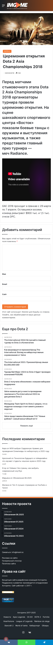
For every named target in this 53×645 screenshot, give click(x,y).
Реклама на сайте (10, 558)
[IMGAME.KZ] (18, 5)
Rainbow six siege (42, 621)
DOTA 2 (7, 51)
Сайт (4, 294)
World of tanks (21, 625)
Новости (7, 617)
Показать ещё (26, 426)
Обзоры (45, 625)
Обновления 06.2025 (22, 478)
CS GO (30, 617)
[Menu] (3, 7)
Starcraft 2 (8, 625)
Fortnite (46, 617)
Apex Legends (19, 617)
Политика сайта (9, 563)
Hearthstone (8, 621)
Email (4, 284)
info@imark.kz (18, 552)
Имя (4, 274)
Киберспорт (34, 625)
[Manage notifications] (6, 639)
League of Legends (24, 621)
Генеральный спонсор (12, 561)
